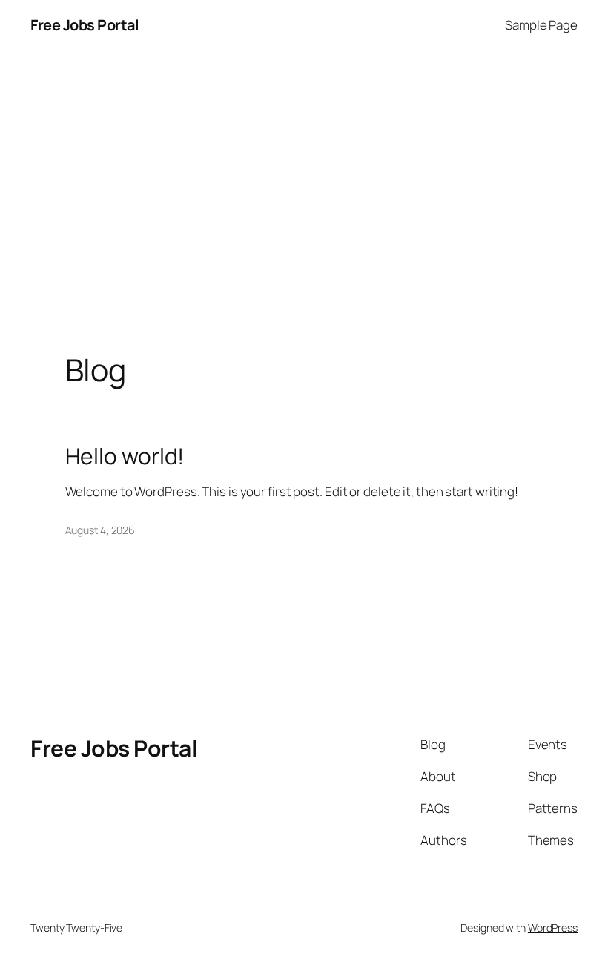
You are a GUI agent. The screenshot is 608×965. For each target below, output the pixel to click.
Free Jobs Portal (84, 25)
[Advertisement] (304, 206)
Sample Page (541, 24)
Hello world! (125, 456)
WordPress (553, 927)
